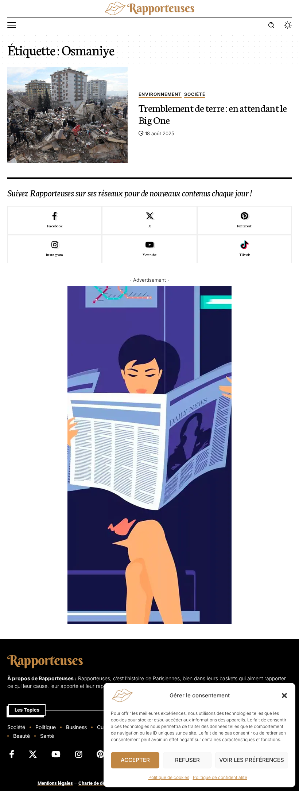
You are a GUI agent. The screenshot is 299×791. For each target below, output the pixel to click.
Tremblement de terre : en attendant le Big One (213, 113)
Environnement (160, 94)
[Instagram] (54, 249)
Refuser (187, 759)
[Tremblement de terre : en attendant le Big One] (67, 115)
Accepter (135, 759)
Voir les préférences (251, 759)
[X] (149, 220)
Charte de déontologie (101, 783)
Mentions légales (55, 783)
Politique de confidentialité (220, 777)
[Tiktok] (244, 249)
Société (194, 94)
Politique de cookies (168, 777)
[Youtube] (149, 249)
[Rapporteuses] (149, 8)
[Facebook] (54, 220)
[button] (284, 695)
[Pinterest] (244, 220)
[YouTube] (56, 754)
